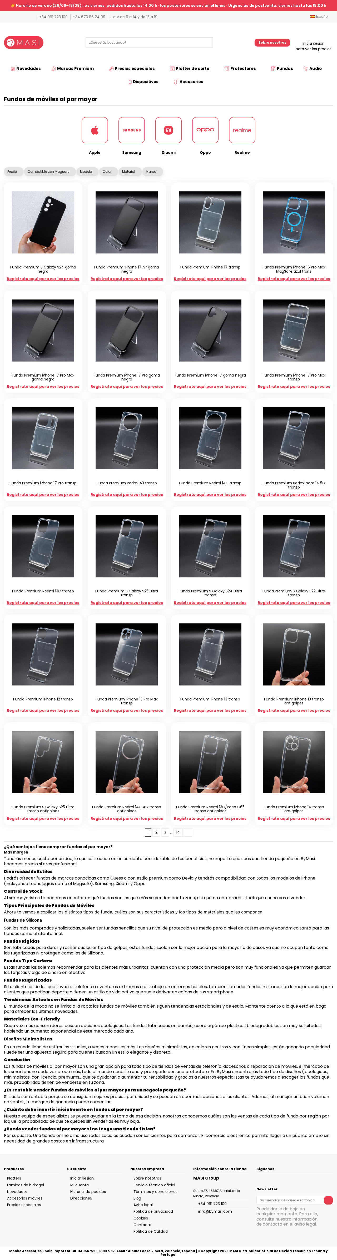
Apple (95, 152)
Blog (137, 1198)
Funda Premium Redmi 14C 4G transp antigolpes (126, 809)
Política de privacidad (153, 1211)
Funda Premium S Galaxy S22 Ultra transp (293, 593)
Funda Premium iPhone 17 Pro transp (43, 483)
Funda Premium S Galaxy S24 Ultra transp (210, 593)
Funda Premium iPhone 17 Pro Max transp (294, 377)
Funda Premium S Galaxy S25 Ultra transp (126, 593)
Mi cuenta (79, 1185)
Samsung (131, 152)
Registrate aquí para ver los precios (43, 278)
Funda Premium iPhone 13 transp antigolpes (294, 701)
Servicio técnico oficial (154, 1185)
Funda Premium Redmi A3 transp (127, 483)
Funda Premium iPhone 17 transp (210, 267)
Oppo (205, 152)
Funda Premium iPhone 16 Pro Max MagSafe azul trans (294, 269)
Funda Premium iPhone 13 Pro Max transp (127, 701)
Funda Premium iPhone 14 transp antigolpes (294, 809)
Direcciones (81, 1198)
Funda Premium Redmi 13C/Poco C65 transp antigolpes (210, 809)
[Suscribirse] (328, 1200)
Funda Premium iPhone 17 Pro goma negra (127, 377)
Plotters (14, 1178)
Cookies (140, 1218)
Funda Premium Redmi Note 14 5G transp (294, 485)
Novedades (17, 1191)
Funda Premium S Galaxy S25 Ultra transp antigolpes (43, 809)
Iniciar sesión (82, 1178)
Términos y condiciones (155, 1191)
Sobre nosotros (272, 42)
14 (178, 832)
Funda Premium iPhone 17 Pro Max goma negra (43, 377)
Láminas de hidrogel (25, 1185)
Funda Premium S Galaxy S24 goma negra (43, 269)
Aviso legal (143, 1204)
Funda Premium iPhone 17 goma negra (210, 375)
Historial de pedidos (88, 1191)
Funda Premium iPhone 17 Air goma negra (126, 269)
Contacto (142, 1224)
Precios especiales (24, 1204)
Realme (242, 152)
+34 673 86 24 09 (89, 16)
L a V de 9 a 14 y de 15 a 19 (134, 16)
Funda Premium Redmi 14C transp (210, 483)
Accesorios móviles (24, 1198)
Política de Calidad (150, 1231)
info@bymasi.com (215, 1211)
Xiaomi (169, 152)
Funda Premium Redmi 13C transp (43, 591)
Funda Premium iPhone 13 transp (210, 699)
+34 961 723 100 (54, 16)
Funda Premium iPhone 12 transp (43, 699)
